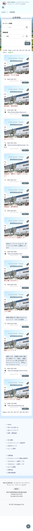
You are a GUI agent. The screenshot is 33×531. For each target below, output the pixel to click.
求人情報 (10, 440)
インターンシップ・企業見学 (16, 443)
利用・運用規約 (12, 433)
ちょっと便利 (11, 448)
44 (14, 50)
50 (4, 52)
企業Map (10, 470)
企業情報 (10, 455)
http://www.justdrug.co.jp (16, 405)
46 (20, 50)
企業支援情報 (11, 472)
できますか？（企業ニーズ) (15, 461)
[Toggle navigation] (3, 7)
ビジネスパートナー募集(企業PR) (17, 458)
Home (9, 424)
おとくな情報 (11, 467)
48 (26, 50)
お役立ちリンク (12, 446)
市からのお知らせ (12, 427)
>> (6, 52)
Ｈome (3, 12)
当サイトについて (12, 430)
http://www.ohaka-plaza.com (17, 112)
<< (13, 50)
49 (29, 50)
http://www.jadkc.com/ (15, 254)
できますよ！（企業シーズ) (15, 464)
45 (17, 50)
